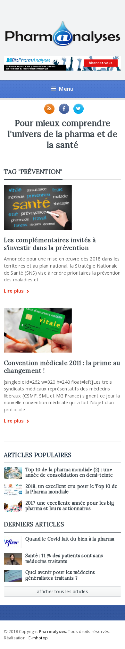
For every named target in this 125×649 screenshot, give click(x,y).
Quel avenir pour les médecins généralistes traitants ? (60, 575)
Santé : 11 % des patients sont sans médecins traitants (64, 558)
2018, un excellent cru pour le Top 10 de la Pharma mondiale (71, 489)
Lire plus (14, 291)
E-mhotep (38, 638)
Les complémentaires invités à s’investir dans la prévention (50, 244)
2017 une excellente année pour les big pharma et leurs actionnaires (69, 505)
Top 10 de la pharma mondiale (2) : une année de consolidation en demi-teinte (69, 472)
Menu (66, 88)
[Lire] (38, 187)
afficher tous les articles (62, 591)
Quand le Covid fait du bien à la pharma (69, 539)
